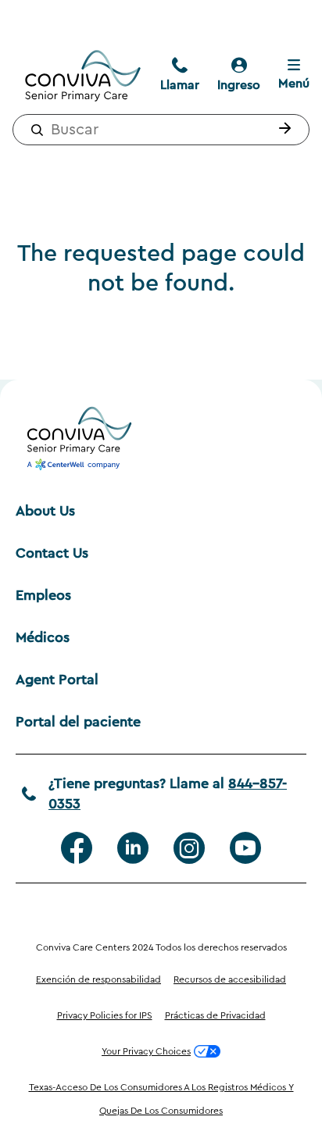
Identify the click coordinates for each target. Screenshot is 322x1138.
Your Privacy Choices (146, 1051)
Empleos (43, 595)
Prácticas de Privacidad (215, 1015)
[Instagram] (189, 848)
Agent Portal (57, 679)
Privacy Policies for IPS (104, 1015)
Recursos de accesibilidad (230, 979)
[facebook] (76, 848)
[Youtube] (245, 848)
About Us (45, 511)
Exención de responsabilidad (98, 979)
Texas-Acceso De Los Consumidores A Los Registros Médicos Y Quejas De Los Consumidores (161, 1099)
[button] (281, 129)
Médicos (43, 637)
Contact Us (52, 553)
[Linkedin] (132, 848)
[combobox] (161, 129)
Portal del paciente (78, 722)
